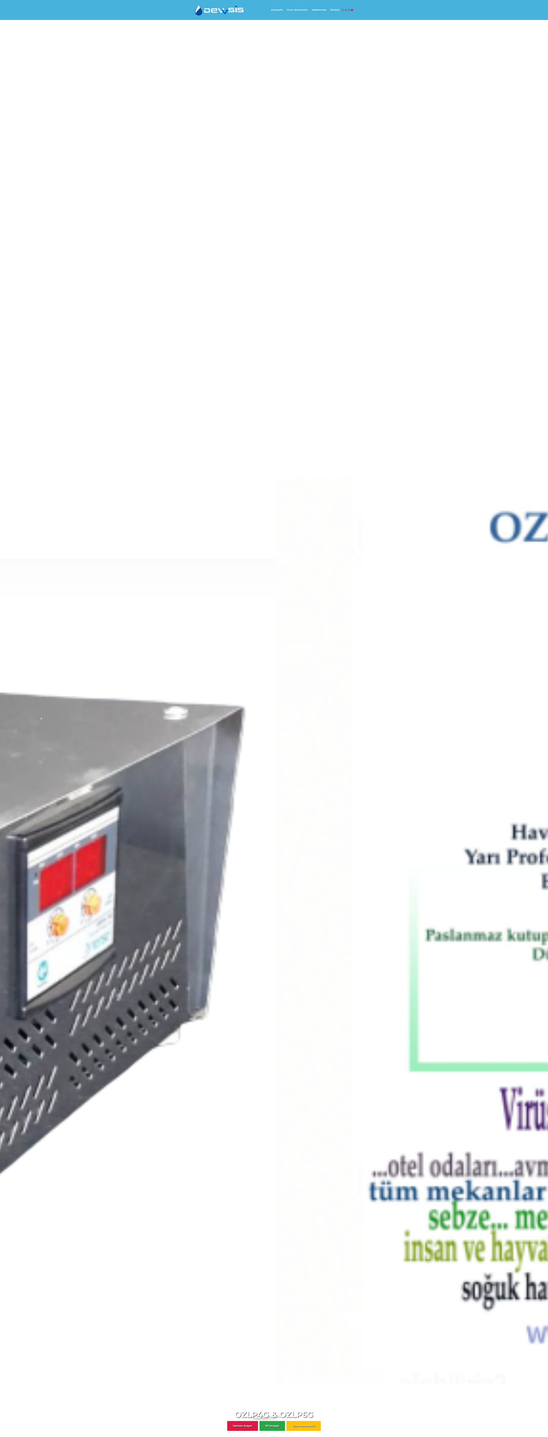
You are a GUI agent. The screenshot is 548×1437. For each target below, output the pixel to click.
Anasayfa (277, 10)
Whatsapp (272, 1425)
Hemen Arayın (242, 1425)
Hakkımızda (319, 10)
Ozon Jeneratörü (297, 10)
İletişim (335, 10)
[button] (41, 718)
